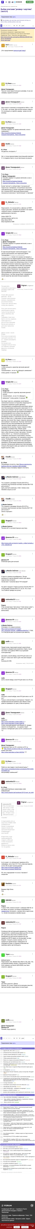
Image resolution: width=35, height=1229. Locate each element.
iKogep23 (9, 521)
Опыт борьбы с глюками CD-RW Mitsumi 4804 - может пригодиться (19, 1156)
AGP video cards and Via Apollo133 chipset (13, 1148)
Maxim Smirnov (12, 477)
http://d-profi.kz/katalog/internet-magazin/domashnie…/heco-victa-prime (13, 134)
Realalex (9, 883)
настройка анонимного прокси (10, 1163)
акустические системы (23, 20)
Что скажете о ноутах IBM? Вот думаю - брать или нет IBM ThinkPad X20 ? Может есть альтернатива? (17, 1154)
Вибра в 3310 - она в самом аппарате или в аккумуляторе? (17, 1150)
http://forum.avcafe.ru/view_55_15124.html (17, 749)
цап (10, 20)
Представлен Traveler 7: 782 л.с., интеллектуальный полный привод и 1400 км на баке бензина (17, 1108)
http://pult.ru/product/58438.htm (11, 869)
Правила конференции (18, 1215)
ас (29, 20)
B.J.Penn (9, 83)
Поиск (27, 1215)
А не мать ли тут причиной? (9, 1161)
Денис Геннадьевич (13, 102)
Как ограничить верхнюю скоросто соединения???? (15, 1159)
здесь (14, 17)
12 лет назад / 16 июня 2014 (15, 46)
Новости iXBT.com (5, 1105)
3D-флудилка (6, 1070)
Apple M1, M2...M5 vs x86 (9, 1050)
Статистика (5, 1217)
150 (14, 25)
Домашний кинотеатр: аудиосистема (9, 6)
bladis (8, 144)
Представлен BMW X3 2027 (9, 1130)
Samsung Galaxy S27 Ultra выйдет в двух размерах (15, 1136)
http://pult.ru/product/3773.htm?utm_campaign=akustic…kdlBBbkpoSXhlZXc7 (15, 629)
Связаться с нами (6, 1215)
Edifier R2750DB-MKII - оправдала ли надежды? (14, 1088)
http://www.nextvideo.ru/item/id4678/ (12, 723)
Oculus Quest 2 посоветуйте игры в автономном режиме (16, 1076)
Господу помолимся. (8, 1082)
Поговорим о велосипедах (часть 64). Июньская (14, 1084)
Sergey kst (9, 233)
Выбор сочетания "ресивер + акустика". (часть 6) (16, 10)
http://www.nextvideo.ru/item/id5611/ (12, 722)
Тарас (8, 954)
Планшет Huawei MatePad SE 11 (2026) (12, 1054)
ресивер (7, 20)
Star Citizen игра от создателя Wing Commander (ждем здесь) (18, 1066)
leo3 (7, 45)
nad (17, 22)
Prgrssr (24, 285)
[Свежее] (9, 2)
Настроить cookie (20, 1219)
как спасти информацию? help (10, 1146)
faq (3, 20)
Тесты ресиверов (6, 38)
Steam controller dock (9, 1102)
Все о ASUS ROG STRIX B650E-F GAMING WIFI (14, 1097)
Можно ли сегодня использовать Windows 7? (14, 1060)
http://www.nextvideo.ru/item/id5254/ (12, 752)
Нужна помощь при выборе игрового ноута (14, 1056)
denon (2, 22)
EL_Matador (10, 202)
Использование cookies (8, 1219)
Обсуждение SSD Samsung (9, 1086)
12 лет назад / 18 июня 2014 (13, 783)
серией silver (5, 911)
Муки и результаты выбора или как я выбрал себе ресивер (16, 465)
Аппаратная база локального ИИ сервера (13, 1052)
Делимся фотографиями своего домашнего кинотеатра (16, 1092)
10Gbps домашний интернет (10, 1058)
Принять (16, 1227)
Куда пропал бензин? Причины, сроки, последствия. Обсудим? (18, 1071)
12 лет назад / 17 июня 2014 (13, 458)
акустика (14, 20)
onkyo (5, 22)
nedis (8, 641)
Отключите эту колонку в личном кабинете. (11, 1172)
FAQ (31, 1215)
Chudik (8, 457)
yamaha (10, 22)
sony (20, 22)
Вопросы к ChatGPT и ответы (10, 1090)
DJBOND (8, 900)
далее (22, 25)
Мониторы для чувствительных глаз (12, 1062)
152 (19, 25)
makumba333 (10, 599)
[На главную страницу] (2, 2)
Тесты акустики (5, 40)
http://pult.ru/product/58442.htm (11, 867)
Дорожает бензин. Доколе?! (10, 1074)
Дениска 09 (10, 537)
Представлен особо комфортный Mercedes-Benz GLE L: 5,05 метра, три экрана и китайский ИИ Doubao (17, 1128)
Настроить (25, 1227)
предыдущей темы (19, 50)
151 (17, 25)
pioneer (14, 22)
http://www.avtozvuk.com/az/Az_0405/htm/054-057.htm (16, 37)
